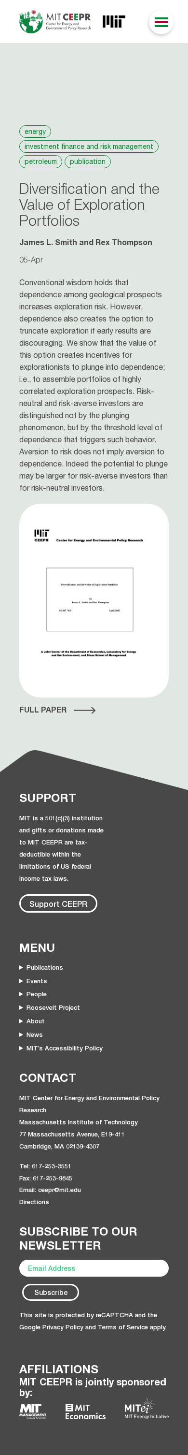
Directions (34, 1202)
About (36, 1021)
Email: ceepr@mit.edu (50, 1189)
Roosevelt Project (53, 1007)
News (35, 1034)
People (37, 994)
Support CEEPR (58, 903)
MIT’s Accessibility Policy (65, 1048)
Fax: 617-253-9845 (45, 1178)
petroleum (41, 161)
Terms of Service (123, 1327)
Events (37, 981)
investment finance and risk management (89, 146)
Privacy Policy (62, 1327)
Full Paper (43, 709)
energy (35, 131)
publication (88, 161)
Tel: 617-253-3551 (45, 1166)
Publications (45, 967)
